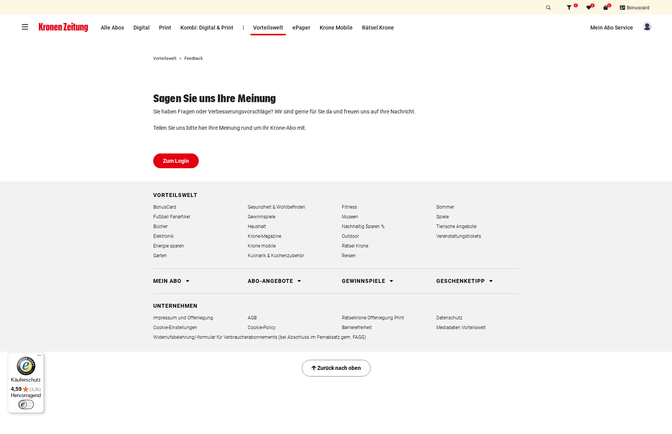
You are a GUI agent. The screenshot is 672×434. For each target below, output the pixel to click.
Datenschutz (449, 318)
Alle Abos (112, 27)
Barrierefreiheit (357, 327)
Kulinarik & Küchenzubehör (276, 255)
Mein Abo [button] (168, 281)
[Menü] (39, 357)
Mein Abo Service (611, 27)
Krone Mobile (336, 27)
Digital (141, 27)
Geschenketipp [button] (461, 281)
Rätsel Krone (378, 27)
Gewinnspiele (261, 217)
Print (165, 27)
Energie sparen (168, 246)
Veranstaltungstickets (458, 236)
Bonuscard (637, 7)
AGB (252, 318)
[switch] (26, 404)
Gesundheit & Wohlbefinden (276, 207)
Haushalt (257, 226)
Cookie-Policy (262, 327)
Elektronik (163, 236)
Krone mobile (262, 246)
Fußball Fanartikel (171, 217)
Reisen (349, 255)
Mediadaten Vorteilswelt (461, 327)
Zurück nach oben (338, 368)
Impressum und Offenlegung (183, 318)
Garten (160, 255)
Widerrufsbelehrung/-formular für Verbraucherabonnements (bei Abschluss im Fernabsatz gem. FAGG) (259, 337)
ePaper (301, 27)
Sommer (445, 207)
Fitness (349, 207)
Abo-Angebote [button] (271, 281)
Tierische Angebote (456, 226)
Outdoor (350, 236)
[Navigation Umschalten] (27, 26)
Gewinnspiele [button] (364, 281)
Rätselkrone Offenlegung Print (373, 318)
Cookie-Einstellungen (175, 327)
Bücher (160, 226)
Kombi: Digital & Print (206, 27)
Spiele (442, 217)
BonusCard (164, 207)
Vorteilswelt (268, 27)
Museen (350, 217)
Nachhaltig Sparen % (363, 226)
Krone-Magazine (264, 236)
